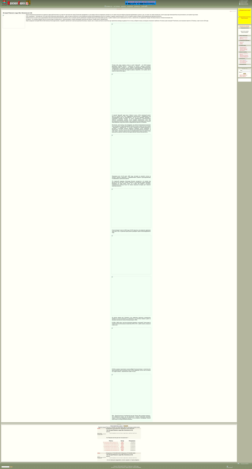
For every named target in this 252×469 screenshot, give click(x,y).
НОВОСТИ (109, 6)
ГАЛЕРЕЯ (130, 6)
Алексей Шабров (137, 467)
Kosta (98, 428)
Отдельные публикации (243, 48)
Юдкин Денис (129, 467)
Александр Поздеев (120, 467)
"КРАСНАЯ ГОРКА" (122, 466)
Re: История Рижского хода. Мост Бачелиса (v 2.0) (110, 442)
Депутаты (241, 54)
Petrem (122, 447)
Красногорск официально (244, 53)
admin (231, 11)
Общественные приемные (244, 55)
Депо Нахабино (242, 50)
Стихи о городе (243, 60)
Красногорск (242, 42)
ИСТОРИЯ (117, 6)
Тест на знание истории (243, 61)
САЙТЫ (143, 6)
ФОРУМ (123, 6)
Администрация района (243, 37)
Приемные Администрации (244, 56)
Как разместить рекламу (244, 26)
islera (122, 446)
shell (122, 442)
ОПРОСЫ (137, 6)
